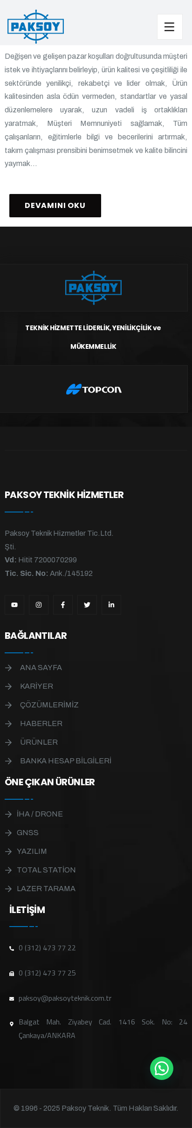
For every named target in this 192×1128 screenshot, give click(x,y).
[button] (161, 1068)
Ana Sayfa (41, 667)
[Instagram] (38, 605)
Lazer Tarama (46, 889)
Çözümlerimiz (49, 705)
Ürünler (39, 742)
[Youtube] (14, 605)
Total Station (46, 870)
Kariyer (36, 686)
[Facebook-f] (63, 605)
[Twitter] (87, 605)
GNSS (28, 833)
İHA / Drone (40, 814)
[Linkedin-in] (111, 605)
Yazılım (32, 851)
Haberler (41, 723)
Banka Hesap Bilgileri (65, 761)
